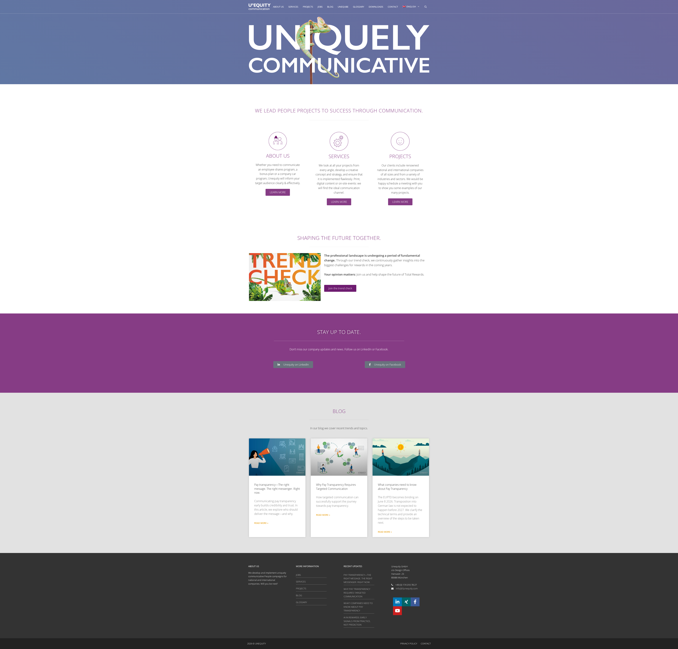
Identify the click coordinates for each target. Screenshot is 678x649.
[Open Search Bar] (425, 6)
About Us (278, 6)
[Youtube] (397, 610)
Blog (330, 6)
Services (293, 6)
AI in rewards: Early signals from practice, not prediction (357, 621)
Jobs (320, 6)
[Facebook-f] (415, 601)
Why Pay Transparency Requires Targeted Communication (336, 487)
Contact (393, 6)
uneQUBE (343, 6)
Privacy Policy (408, 643)
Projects (308, 6)
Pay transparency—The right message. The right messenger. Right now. (277, 489)
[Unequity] (260, 7)
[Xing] (406, 601)
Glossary (358, 6)
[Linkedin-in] (397, 601)
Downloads (376, 6)
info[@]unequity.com (407, 588)
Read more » (261, 523)
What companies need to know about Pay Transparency (397, 487)
